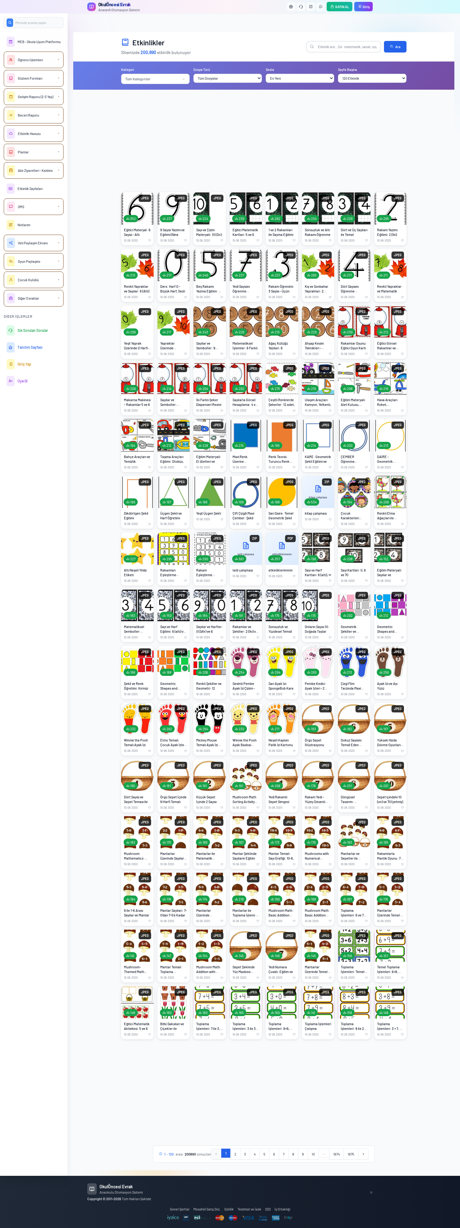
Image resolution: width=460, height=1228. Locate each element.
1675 (351, 1154)
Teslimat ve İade (249, 1209)
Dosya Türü (201, 69)
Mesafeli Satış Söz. (207, 1209)
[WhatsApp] (320, 6)
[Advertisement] (263, 141)
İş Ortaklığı (282, 1209)
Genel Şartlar (180, 1209)
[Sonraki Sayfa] (363, 1154)
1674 (336, 1154)
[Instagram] (311, 6)
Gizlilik (229, 1209)
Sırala (270, 69)
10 (313, 1154)
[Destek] (301, 6)
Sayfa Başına (347, 69)
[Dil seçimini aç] (291, 6)
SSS (268, 1209)
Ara (398, 47)
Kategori (127, 69)
